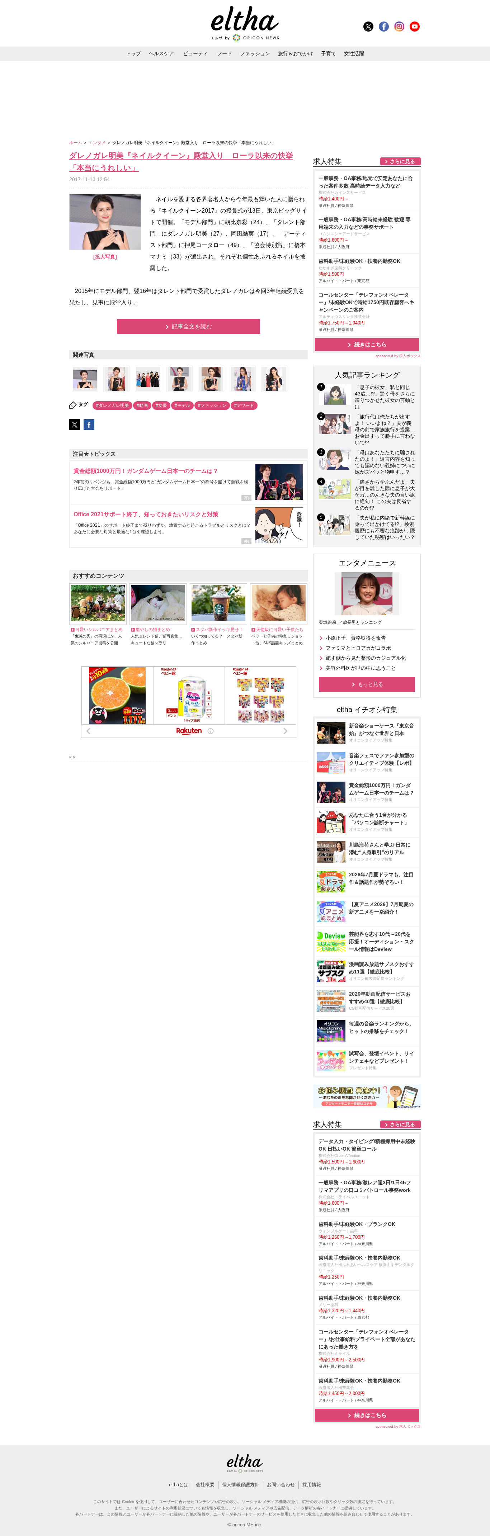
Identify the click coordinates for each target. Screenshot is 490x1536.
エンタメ (98, 142)
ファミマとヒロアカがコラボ (358, 648)
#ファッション (212, 405)
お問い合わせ (281, 1484)
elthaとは (178, 1484)
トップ (133, 53)
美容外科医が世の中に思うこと (361, 668)
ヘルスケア (161, 53)
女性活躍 (354, 53)
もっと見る (370, 684)
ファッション (255, 53)
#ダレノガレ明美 (112, 405)
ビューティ (195, 53)
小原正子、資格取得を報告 (356, 638)
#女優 (161, 405)
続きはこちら (370, 344)
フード (224, 53)
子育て (328, 53)
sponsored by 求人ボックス (398, 356)
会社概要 (205, 1484)
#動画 (142, 405)
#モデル (182, 405)
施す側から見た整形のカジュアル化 (366, 658)
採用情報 (311, 1484)
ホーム (76, 142)
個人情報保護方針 (240, 1484)
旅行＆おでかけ (295, 53)
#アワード (244, 405)
